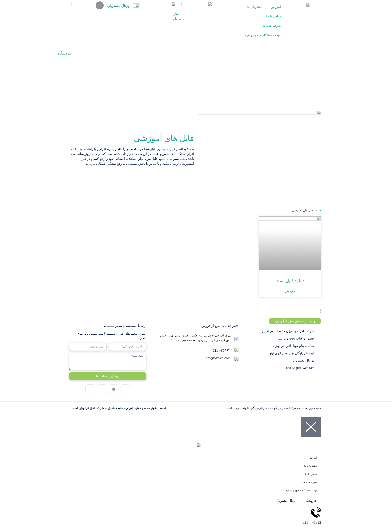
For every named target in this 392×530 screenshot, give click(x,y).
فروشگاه (64, 53)
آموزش (276, 7)
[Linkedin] (102, 389)
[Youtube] (90, 389)
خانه (318, 210)
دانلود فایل (290, 291)
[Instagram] (125, 389)
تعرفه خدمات (271, 25)
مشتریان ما (255, 7)
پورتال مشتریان (119, 6)
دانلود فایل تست (289, 280)
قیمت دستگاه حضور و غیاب (262, 35)
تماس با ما (273, 16)
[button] (99, 5)
